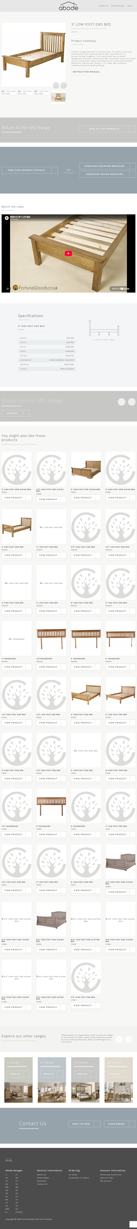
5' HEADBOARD (78, 659)
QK (17, 1178)
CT (17, 1181)
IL (6, 1175)
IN (6, 1181)
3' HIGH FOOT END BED (13, 547)
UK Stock (73, 1175)
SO (17, 1209)
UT (6, 1203)
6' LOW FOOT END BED (116, 603)
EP (17, 1203)
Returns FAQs (106, 1178)
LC (17, 1196)
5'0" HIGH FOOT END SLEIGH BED (15, 940)
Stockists (41, 1181)
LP (17, 1175)
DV (17, 1193)
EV (6, 1196)
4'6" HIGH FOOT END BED (83, 547)
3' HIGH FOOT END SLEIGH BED (16, 489)
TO (17, 1206)
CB (6, 1190)
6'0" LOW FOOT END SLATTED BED (85, 940)
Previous (56, 85)
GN (17, 1187)
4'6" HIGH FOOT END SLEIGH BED (50, 490)
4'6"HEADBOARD (44, 659)
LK (17, 1200)
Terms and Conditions (111, 1175)
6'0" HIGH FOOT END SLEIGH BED (50, 940)
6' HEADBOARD (113, 659)
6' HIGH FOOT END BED (82, 603)
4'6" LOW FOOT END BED (118, 547)
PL (6, 1212)
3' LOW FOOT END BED (47, 547)
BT (17, 1190)
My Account (105, 1181)
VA (17, 1184)
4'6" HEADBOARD (10, 826)
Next (63, 85)
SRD (7, 1209)
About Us (41, 1175)
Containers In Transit (79, 1178)
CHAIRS (19, 1212)
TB (6, 1193)
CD (6, 1178)
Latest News (43, 1178)
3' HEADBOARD (9, 659)
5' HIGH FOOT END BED (13, 603)
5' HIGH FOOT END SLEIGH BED (85, 489)
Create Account (117, 6)
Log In (130, 6)
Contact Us (103, 6)
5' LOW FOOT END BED (47, 603)
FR (6, 1206)
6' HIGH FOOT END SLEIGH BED (120, 489)
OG (6, 1184)
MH (7, 1187)
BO (6, 1200)
